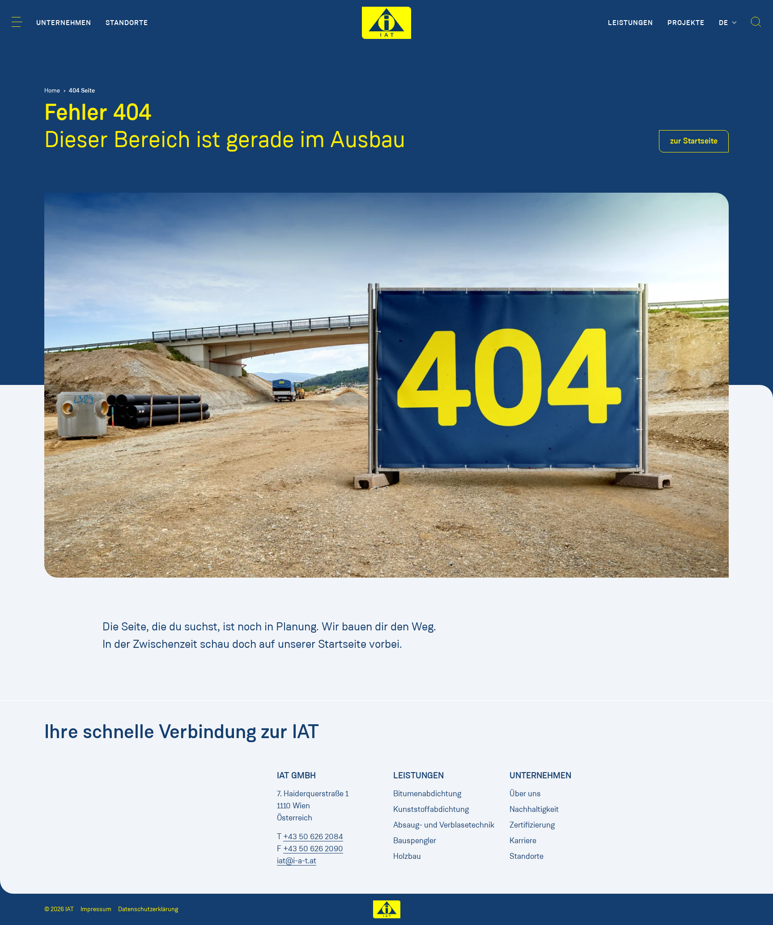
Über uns (525, 793)
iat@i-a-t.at (296, 861)
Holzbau (407, 856)
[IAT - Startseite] (386, 23)
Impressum (96, 909)
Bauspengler (414, 840)
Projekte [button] (686, 22)
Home (52, 90)
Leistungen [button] (630, 22)
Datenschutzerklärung (148, 909)
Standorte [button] (127, 22)
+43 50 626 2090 (313, 848)
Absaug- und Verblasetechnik (443, 825)
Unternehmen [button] (63, 22)
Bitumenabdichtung (427, 793)
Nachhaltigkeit (534, 809)
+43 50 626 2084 (313, 836)
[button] (17, 22)
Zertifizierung (532, 825)
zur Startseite (694, 141)
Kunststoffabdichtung (431, 809)
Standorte (527, 856)
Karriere (523, 840)
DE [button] (725, 22)
